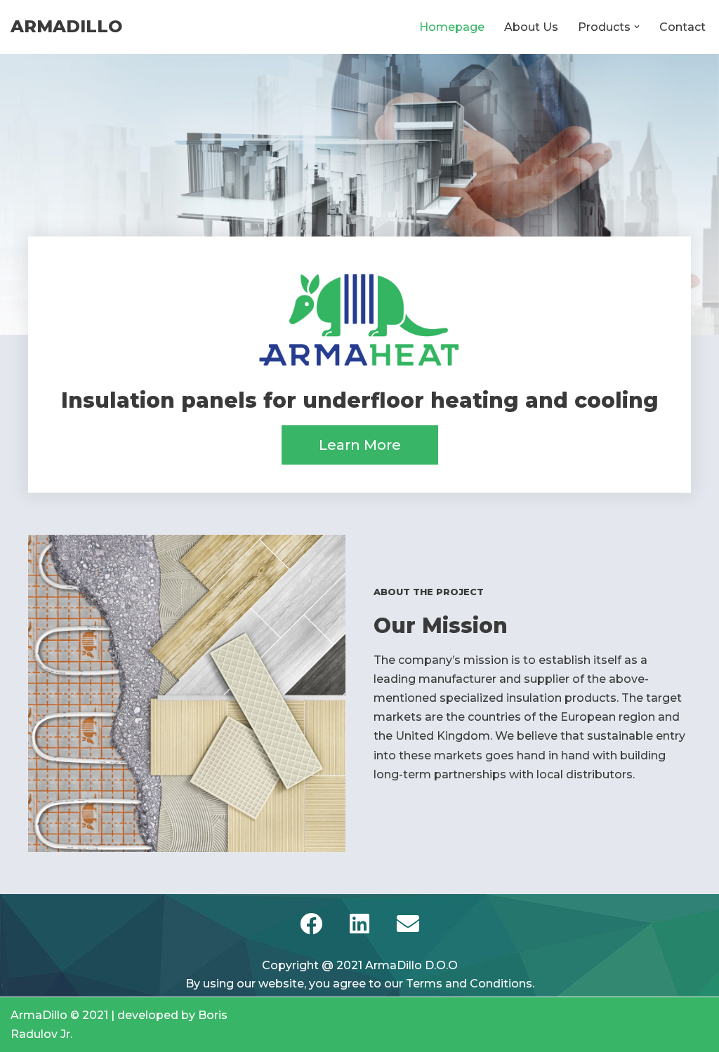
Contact (682, 27)
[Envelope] (407, 923)
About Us (531, 27)
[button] (637, 26)
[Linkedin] (359, 923)
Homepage (451, 27)
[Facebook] (311, 923)
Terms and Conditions (469, 983)
